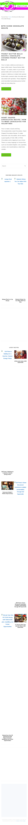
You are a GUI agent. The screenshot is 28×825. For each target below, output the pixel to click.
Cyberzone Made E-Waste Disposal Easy (7, 493)
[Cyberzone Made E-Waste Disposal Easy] (7, 485)
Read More (6, 88)
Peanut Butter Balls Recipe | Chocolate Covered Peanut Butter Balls (13, 57)
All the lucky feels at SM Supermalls (20, 361)
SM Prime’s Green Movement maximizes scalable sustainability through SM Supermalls (20, 604)
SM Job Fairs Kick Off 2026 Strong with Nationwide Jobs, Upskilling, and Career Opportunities (7, 738)
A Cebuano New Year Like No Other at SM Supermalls (20, 626)
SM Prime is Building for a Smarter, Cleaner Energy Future (7, 473)
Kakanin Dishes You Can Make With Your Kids (20, 301)
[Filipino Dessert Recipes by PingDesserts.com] (14, 12)
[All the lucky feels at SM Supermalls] (20, 354)
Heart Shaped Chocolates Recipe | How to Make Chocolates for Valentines (13, 120)
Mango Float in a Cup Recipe (7, 300)
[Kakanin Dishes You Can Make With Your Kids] (20, 237)
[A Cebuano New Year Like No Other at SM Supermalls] (20, 618)
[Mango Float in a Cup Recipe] (7, 237)
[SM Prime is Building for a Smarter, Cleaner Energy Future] (7, 409)
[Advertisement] (14, 326)
